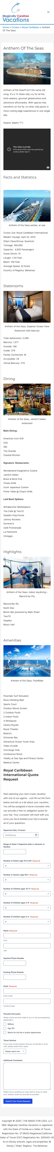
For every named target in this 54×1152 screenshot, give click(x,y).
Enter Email (7, 996)
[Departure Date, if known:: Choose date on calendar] (36, 835)
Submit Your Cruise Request (18, 1101)
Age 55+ (11, 1028)
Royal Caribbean (30, 27)
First (5, 940)
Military (11, 1024)
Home (6, 27)
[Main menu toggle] (48, 12)
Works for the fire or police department (24, 1032)
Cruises (15, 27)
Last (5, 950)
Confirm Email (9, 1006)
